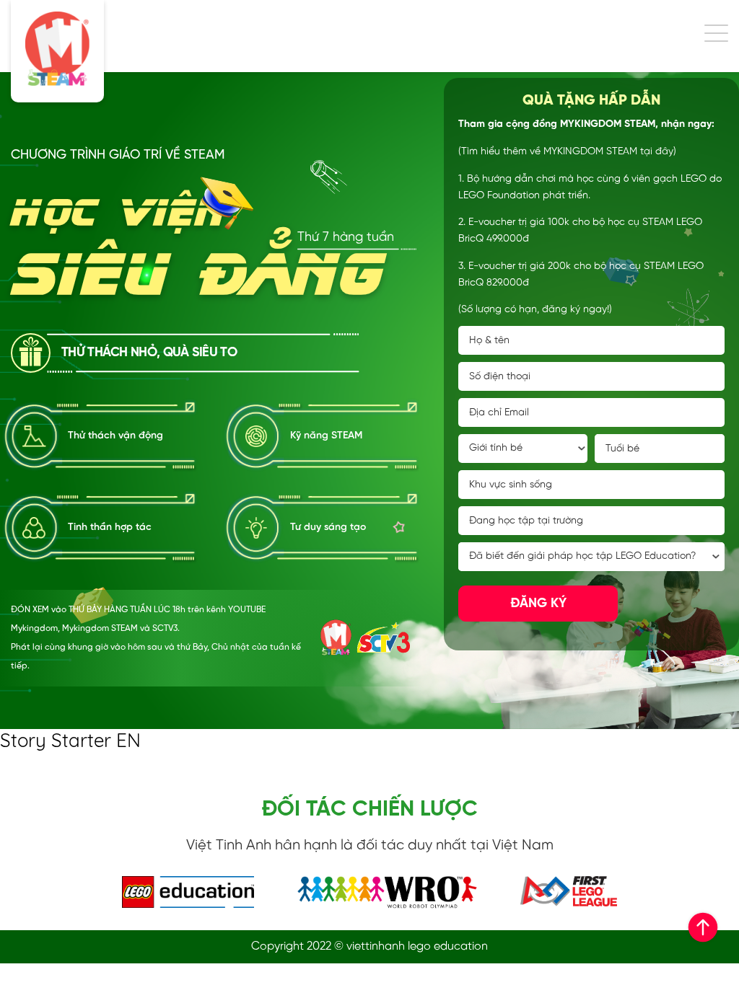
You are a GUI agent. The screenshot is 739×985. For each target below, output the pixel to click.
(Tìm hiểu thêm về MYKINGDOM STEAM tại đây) (567, 151)
